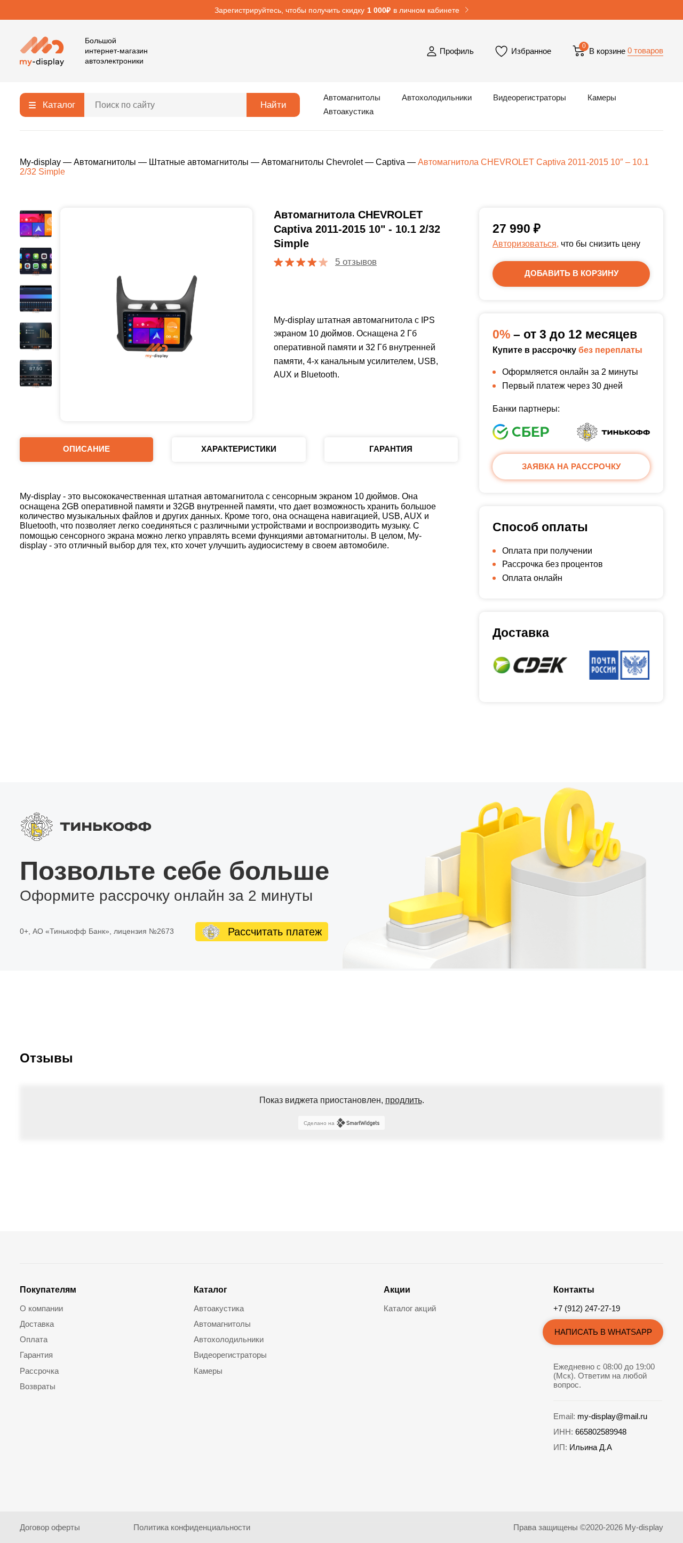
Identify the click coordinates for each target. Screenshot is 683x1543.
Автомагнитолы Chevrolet (312, 162)
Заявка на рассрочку (571, 466)
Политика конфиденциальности (191, 1527)
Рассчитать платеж (275, 932)
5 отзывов (356, 262)
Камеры (601, 97)
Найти (273, 105)
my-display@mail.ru (612, 1416)
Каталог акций (410, 1308)
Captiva (390, 162)
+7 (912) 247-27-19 (586, 1308)
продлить (403, 1100)
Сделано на (319, 1123)
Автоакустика (348, 111)
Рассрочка (39, 1370)
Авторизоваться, (526, 243)
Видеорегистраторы (529, 97)
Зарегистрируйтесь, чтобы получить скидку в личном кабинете (337, 10)
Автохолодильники (437, 97)
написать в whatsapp (603, 1331)
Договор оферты (50, 1527)
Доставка (37, 1323)
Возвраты (37, 1386)
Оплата (33, 1339)
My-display (40, 162)
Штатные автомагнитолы (199, 162)
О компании (41, 1308)
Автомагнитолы (351, 97)
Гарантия (36, 1354)
